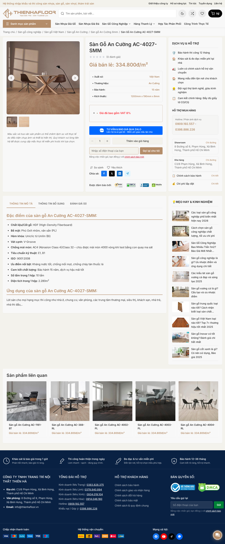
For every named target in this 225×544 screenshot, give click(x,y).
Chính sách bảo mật (126, 500)
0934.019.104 (95, 494)
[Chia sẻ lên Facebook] (104, 173)
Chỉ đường (211, 142)
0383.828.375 (95, 484)
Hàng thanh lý (143, 23)
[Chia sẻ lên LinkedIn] (120, 173)
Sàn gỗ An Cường (77, 31)
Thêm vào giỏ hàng (137, 140)
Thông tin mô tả (21, 203)
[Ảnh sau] (75, 78)
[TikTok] (171, 536)
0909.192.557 (184, 124)
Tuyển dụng (205, 3)
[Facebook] (156, 536)
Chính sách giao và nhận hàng (132, 490)
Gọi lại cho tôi (151, 150)
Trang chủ (9, 31)
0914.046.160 (94, 498)
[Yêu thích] (202, 13)
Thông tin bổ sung (51, 203)
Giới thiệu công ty (158, 3)
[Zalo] (179, 536)
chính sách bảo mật (134, 156)
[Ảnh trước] (11, 78)
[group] (85, 204)
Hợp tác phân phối (169, 23)
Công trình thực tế (196, 23)
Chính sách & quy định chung (132, 505)
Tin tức (193, 3)
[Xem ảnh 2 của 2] (24, 121)
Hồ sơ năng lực (178, 3)
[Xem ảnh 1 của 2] (12, 121)
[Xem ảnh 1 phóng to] (43, 77)
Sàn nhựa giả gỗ (65, 23)
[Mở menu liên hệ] (217, 535)
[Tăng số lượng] (107, 141)
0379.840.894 (93, 489)
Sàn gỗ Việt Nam (54, 31)
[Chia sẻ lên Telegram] (127, 173)
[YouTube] (164, 536)
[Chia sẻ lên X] (112, 173)
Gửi (219, 504)
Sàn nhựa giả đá (89, 23)
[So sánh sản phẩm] (192, 13)
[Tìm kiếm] (62, 13)
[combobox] (120, 13)
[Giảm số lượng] (92, 141)
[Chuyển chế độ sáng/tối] (182, 13)
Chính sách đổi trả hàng (128, 495)
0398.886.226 (185, 129)
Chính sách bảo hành (127, 485)
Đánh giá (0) (78, 203)
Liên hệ (218, 3)
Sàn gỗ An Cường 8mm (104, 31)
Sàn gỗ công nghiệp (115, 23)
